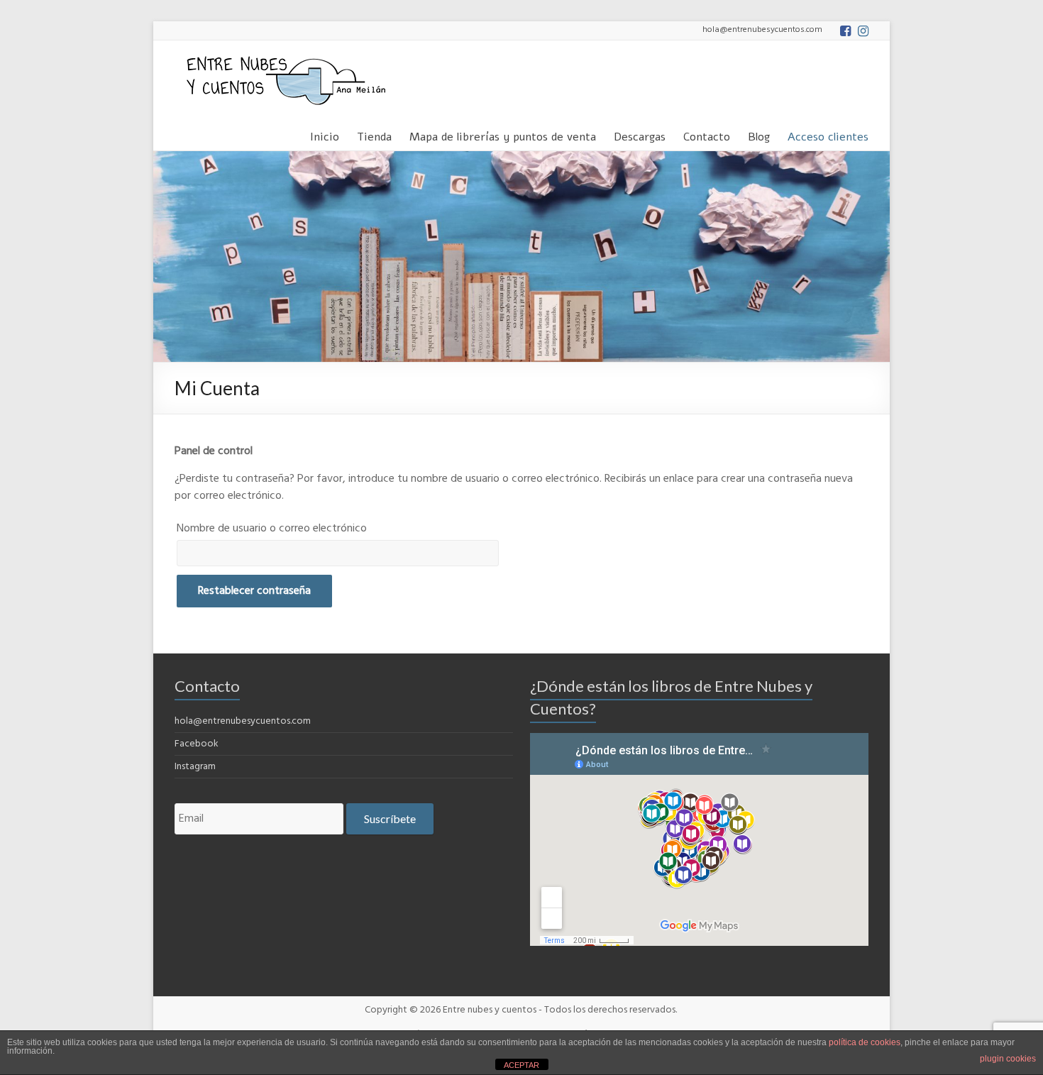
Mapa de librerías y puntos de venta (502, 134)
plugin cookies (1008, 1059)
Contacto (706, 134)
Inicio (324, 134)
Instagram (195, 767)
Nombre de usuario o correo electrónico (272, 528)
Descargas (640, 134)
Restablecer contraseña (254, 591)
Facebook (197, 744)
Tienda (374, 134)
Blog (759, 134)
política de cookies (864, 1042)
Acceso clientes (828, 134)
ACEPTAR (521, 1065)
